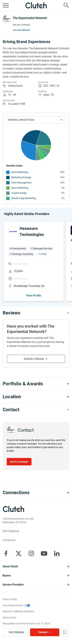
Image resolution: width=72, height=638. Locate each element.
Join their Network (21, 30)
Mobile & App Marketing (23, 198)
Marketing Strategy (21, 177)
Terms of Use (9, 617)
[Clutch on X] (18, 553)
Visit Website (16, 632)
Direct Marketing (19, 187)
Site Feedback (11, 531)
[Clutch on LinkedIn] (56, 553)
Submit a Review (34, 358)
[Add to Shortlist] (65, 632)
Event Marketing (19, 172)
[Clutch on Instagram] (31, 553)
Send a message (19, 461)
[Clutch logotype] (36, 5)
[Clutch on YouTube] (44, 553)
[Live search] (66, 5)
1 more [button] (42, 254)
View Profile (33, 295)
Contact (42, 632)
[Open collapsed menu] (6, 5)
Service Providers (13, 584)
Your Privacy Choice (13, 605)
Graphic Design (19, 193)
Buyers (7, 575)
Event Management (21, 182)
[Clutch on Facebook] (6, 553)
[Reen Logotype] (13, 231)
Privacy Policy (10, 599)
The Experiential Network (30, 18)
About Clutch (10, 566)
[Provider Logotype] (7, 19)
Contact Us (9, 540)
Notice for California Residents (18, 611)
